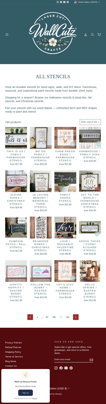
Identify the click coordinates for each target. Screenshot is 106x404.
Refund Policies (13, 347)
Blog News (10, 361)
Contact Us (11, 366)
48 (53, 317)
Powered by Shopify (53, 394)
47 (47, 317)
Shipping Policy (13, 352)
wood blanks (44, 108)
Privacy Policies (13, 342)
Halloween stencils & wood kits (67, 97)
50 (67, 317)
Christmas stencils (32, 101)
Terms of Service (14, 356)
